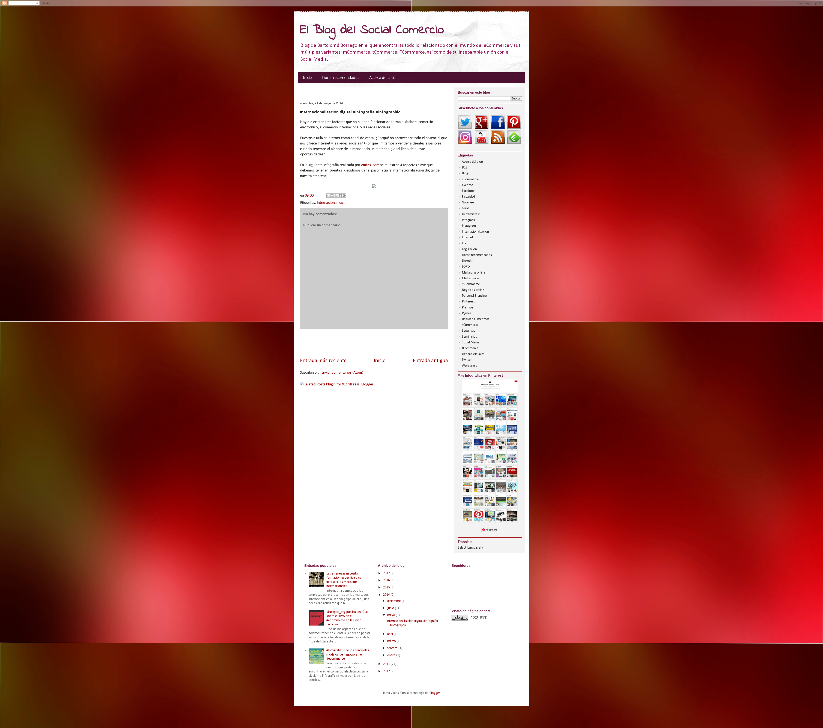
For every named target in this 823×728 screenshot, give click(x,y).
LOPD (466, 266)
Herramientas (471, 214)
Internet (467, 237)
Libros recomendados (340, 78)
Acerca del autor (383, 78)
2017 (387, 573)
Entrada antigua (430, 360)
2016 (387, 580)
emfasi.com (370, 165)
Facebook (468, 191)
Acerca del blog (472, 162)
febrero (392, 648)
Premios (467, 307)
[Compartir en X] (336, 195)
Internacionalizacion (332, 203)
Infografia (468, 220)
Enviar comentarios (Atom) (342, 373)
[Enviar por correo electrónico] (328, 195)
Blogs (466, 173)
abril (390, 634)
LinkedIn (467, 261)
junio (391, 608)
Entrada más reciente (323, 360)
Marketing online (473, 272)
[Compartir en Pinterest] (344, 195)
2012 (387, 671)
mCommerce (471, 284)
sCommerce (470, 325)
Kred (465, 243)
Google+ (468, 202)
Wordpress (469, 366)
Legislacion (469, 249)
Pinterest (468, 301)
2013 (387, 664)
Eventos (467, 185)
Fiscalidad (468, 197)
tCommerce (470, 348)
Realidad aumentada (476, 319)
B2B (464, 167)
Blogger (434, 693)
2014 (387, 595)
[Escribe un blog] (332, 195)
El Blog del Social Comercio (372, 30)
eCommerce (470, 179)
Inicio (307, 78)
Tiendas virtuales (473, 354)
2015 (387, 587)
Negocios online (473, 290)
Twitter (467, 360)
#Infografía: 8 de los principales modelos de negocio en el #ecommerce (347, 654)
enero (391, 655)
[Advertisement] (350, 91)
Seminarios (469, 336)
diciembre (394, 601)
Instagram (469, 226)
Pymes (466, 313)
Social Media (470, 342)
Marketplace (470, 278)
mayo (391, 615)
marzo (392, 641)
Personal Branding (474, 296)
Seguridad (468, 330)
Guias (465, 208)
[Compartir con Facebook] (340, 195)
